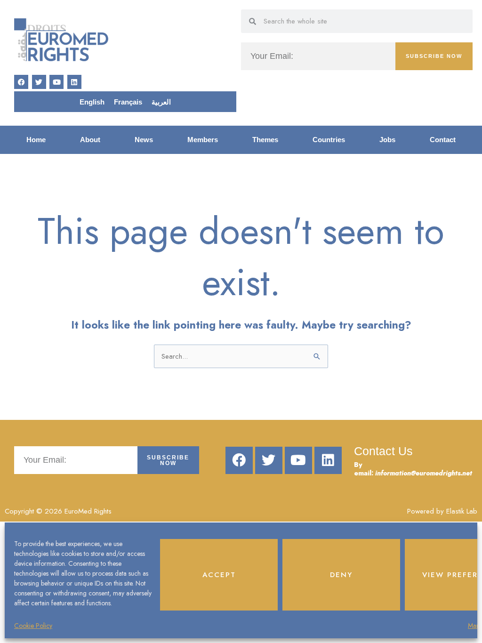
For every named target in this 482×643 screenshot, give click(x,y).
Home (36, 140)
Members (202, 140)
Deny (341, 575)
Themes (265, 140)
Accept (219, 575)
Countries (329, 140)
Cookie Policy (33, 625)
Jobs (387, 140)
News (144, 140)
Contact (443, 140)
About (90, 140)
